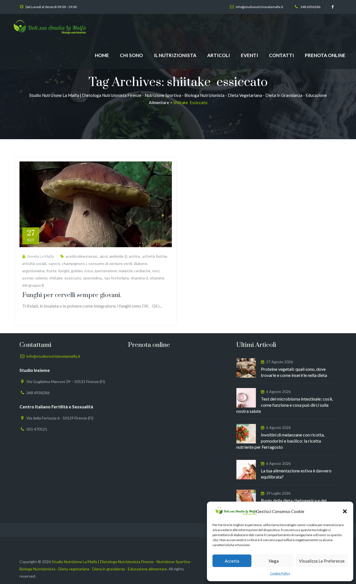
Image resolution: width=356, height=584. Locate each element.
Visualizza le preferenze (322, 560)
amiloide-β (118, 256)
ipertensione (106, 270)
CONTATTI (281, 55)
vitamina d (139, 278)
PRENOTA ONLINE (325, 55)
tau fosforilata (116, 278)
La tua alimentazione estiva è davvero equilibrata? (296, 473)
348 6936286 (310, 7)
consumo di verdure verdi (110, 263)
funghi (63, 270)
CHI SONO (131, 55)
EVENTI (249, 55)
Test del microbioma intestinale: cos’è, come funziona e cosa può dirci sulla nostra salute (284, 405)
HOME (102, 55)
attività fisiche (154, 256)
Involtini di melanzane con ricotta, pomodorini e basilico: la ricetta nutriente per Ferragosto (280, 441)
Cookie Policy (280, 573)
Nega (274, 560)
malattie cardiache (134, 270)
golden (77, 270)
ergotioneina (33, 270)
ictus (89, 270)
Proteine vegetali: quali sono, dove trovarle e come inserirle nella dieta (294, 372)
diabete (140, 263)
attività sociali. (34, 263)
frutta (51, 270)
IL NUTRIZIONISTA (175, 55)
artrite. (135, 256)
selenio (41, 278)
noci (155, 270)
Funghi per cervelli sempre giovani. (71, 295)
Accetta (232, 560)
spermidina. (93, 278)
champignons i (74, 263)
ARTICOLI (218, 55)
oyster (27, 278)
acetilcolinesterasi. (82, 256)
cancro (54, 263)
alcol (104, 256)
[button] (345, 511)
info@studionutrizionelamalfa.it (259, 7)
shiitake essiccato (65, 278)
